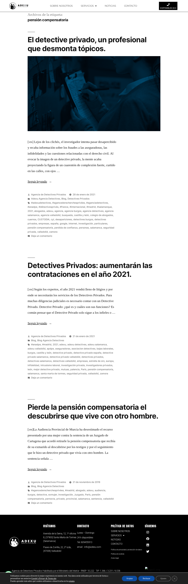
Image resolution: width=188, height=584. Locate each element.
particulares (100, 223)
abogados (39, 211)
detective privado (62, 352)
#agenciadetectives (97, 202)
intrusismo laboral (50, 365)
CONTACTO (130, 5)
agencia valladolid (51, 215)
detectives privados (92, 356)
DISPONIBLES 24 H (168, 8)
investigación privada (73, 365)
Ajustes (163, 578)
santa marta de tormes (53, 373)
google (63, 223)
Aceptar (129, 578)
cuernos (32, 219)
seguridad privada (77, 373)
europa (110, 361)
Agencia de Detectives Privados (48, 194)
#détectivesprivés (48, 207)
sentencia (96, 498)
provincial (71, 498)
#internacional (77, 207)
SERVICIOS (87, 5)
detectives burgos (83, 219)
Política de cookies (117, 554)
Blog (63, 198)
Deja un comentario (41, 236)
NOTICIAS (110, 5)
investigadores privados (99, 365)
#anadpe (32, 207)
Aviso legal (115, 558)
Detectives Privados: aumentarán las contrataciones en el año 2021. (90, 269)
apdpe (50, 348)
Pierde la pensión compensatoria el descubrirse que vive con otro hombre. (93, 411)
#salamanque (104, 207)
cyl (52, 219)
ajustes (71, 581)
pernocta (50, 498)
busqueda (67, 215)
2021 (30, 211)
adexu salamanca (97, 344)
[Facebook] (148, 539)
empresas (43, 223)
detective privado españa (87, 352)
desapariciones (63, 219)
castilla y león (81, 215)
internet (73, 223)
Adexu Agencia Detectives (45, 198)
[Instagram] (148, 532)
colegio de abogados (101, 215)
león (30, 369)
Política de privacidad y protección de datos (126, 550)
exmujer (52, 494)
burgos (31, 352)
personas (84, 227)
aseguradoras (62, 348)
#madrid (91, 207)
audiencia (100, 490)
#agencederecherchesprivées (68, 202)
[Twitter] (148, 552)
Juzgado (79, 494)
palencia (75, 369)
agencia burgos (72, 211)
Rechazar (146, 578)
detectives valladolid (64, 361)
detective (42, 494)
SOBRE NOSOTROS (61, 5)
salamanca (96, 227)
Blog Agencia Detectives (50, 340)
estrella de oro (97, 361)
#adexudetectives (41, 202)
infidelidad (33, 365)
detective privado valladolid (65, 356)
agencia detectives (93, 211)
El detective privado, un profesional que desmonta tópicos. (87, 44)
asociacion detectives (83, 348)
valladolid (42, 231)
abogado (80, 490)
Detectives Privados (78, 198)
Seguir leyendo (40, 181)
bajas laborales (105, 348)
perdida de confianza (66, 227)
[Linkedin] (148, 545)
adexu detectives (76, 344)
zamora (53, 231)
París (83, 369)
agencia (58, 211)
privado (60, 498)
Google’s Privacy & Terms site (43, 578)
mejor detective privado (46, 369)
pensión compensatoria (40, 227)
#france (64, 207)
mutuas (65, 369)
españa (54, 223)
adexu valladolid (37, 348)
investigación (85, 223)
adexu (49, 211)
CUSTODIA (43, 219)
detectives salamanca (40, 361)
